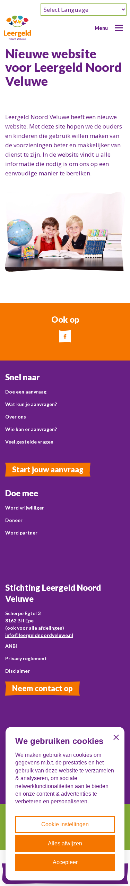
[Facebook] (65, 336)
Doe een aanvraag (25, 392)
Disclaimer (17, 671)
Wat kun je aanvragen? (31, 404)
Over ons (15, 417)
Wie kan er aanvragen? (31, 429)
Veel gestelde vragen (29, 442)
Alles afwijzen (65, 843)
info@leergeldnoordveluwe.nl (39, 635)
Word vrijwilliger (24, 508)
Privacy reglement (26, 658)
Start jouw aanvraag (48, 469)
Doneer (14, 520)
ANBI (11, 646)
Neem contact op (42, 688)
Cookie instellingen (65, 824)
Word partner (21, 533)
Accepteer (65, 862)
